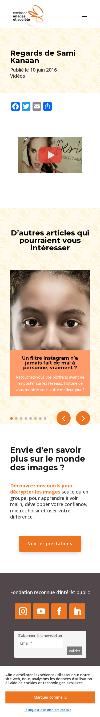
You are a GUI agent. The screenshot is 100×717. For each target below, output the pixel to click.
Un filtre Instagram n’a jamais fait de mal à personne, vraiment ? (50, 363)
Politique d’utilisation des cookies (47, 710)
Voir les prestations (50, 543)
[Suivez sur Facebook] (59, 611)
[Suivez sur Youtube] (41, 611)
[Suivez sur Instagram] (23, 611)
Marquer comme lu (50, 697)
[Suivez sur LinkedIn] (77, 611)
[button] (83, 418)
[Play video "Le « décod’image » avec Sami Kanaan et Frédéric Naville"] (50, 155)
